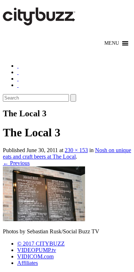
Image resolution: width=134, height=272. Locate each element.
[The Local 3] (44, 219)
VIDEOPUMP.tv (36, 250)
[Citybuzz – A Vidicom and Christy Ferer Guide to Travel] (39, 21)
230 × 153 (76, 150)
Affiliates (27, 263)
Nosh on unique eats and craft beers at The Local (67, 153)
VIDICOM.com (35, 256)
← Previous (16, 163)
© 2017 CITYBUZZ (41, 244)
